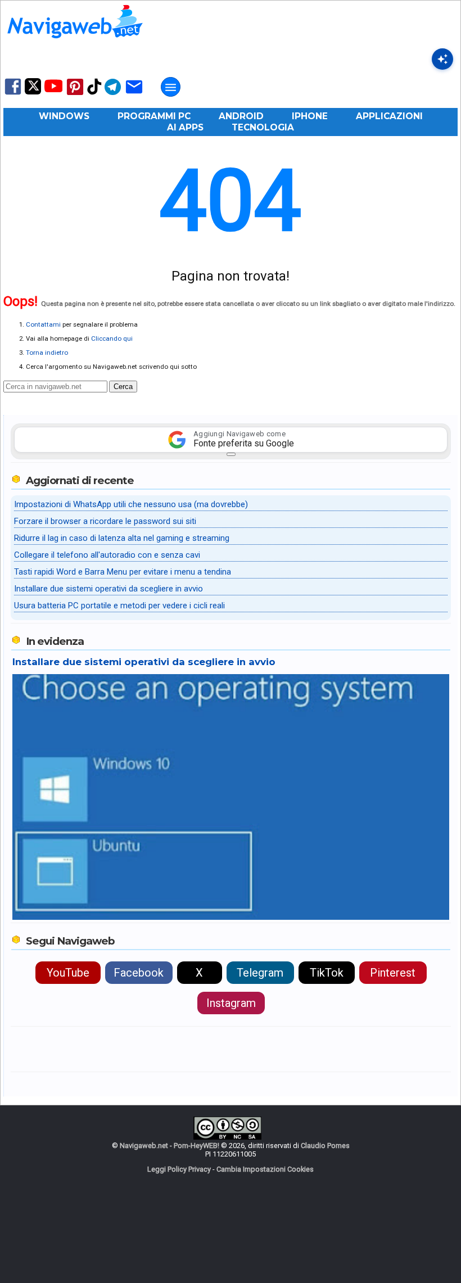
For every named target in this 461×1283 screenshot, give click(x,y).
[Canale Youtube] (53, 89)
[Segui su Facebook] (12, 93)
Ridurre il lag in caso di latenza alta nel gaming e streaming (121, 538)
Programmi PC (154, 116)
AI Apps (185, 127)
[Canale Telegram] (113, 94)
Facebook (139, 972)
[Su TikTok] (94, 93)
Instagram (231, 1003)
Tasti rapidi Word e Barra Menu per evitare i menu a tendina (122, 572)
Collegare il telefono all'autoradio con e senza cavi (107, 555)
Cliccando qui (112, 338)
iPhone (310, 116)
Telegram (260, 972)
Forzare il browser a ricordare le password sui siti (105, 521)
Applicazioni (389, 116)
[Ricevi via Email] (134, 94)
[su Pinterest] (75, 94)
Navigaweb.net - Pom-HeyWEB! (169, 1145)
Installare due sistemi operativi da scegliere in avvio (108, 589)
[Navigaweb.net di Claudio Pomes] (74, 43)
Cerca (123, 386)
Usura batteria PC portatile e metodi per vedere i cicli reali (119, 605)
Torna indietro (47, 352)
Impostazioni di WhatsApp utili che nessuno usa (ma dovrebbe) (131, 504)
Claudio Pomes (325, 1145)
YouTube (68, 972)
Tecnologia (263, 127)
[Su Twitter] (33, 92)
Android (241, 116)
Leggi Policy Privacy (179, 1169)
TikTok (327, 972)
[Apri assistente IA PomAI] (442, 59)
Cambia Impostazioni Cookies (265, 1169)
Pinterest (392, 972)
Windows (64, 116)
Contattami (43, 324)
